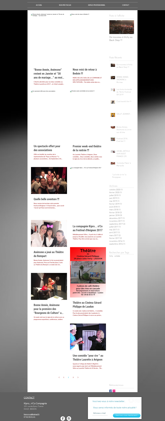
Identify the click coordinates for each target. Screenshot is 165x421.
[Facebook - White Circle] (62, 418)
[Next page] (78, 377)
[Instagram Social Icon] (114, 391)
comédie (117, 256)
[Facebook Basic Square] (110, 391)
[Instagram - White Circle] (69, 418)
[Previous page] (59, 377)
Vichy (111, 256)
